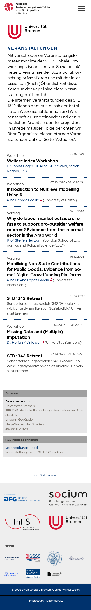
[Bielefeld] (56, 573)
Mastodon (73, 589)
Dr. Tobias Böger (20, 166)
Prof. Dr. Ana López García (28, 280)
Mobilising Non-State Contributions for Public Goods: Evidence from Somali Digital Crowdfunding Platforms (44, 269)
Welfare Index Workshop (32, 161)
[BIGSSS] (35, 558)
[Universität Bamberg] (56, 558)
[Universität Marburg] (13, 573)
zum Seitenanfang (46, 475)
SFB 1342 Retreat (24, 298)
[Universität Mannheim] (78, 558)
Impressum (36, 600)
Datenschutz (54, 600)
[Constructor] (13, 558)
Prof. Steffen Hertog (23, 240)
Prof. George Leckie (23, 200)
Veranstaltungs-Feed (21, 448)
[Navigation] (81, 8)
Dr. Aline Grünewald (51, 166)
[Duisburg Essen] (35, 573)
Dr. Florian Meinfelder (24, 342)
